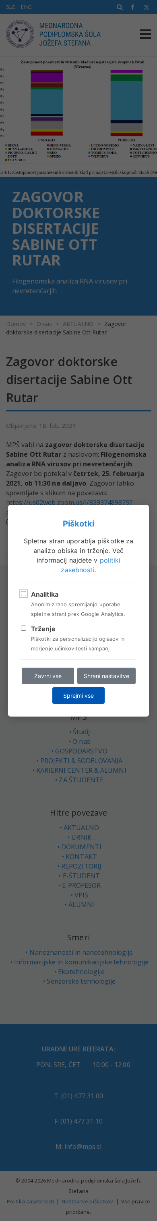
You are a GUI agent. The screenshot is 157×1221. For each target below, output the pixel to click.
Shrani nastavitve (106, 675)
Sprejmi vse (78, 695)
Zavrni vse (48, 675)
